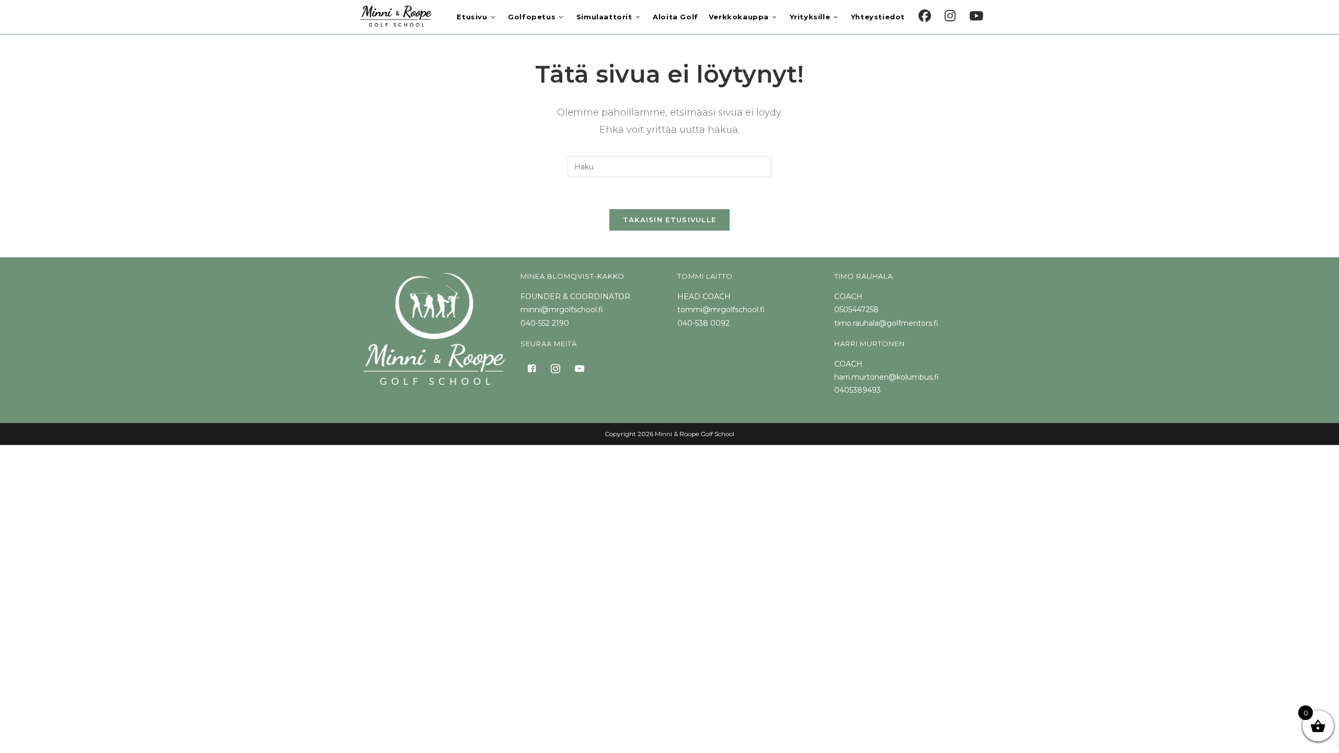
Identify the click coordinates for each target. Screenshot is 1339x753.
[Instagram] (555, 367)
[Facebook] (531, 367)
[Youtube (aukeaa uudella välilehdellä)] (976, 15)
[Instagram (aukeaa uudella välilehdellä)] (950, 15)
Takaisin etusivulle (670, 219)
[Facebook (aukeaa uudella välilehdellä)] (924, 15)
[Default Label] (579, 367)
